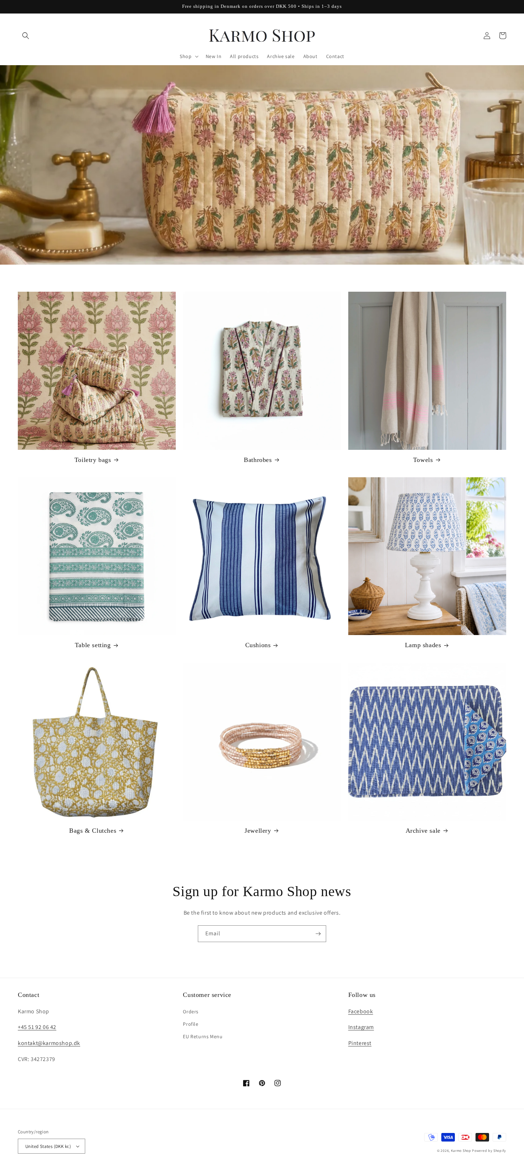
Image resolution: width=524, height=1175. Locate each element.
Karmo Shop (461, 1150)
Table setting (93, 645)
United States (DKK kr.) (48, 1146)
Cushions (258, 645)
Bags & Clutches (92, 830)
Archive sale (423, 830)
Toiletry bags (93, 459)
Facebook (360, 1011)
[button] (26, 35)
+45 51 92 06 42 (37, 1027)
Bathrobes (258, 459)
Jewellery (258, 830)
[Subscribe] (318, 933)
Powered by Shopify (489, 1150)
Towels (423, 459)
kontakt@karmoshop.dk (49, 1043)
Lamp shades (423, 645)
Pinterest (359, 1043)
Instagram (361, 1027)
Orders (191, 1011)
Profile (190, 1024)
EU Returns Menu (202, 1036)
